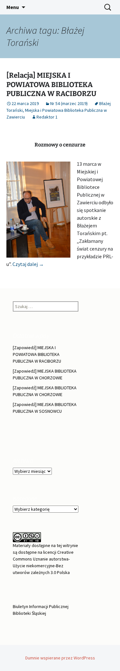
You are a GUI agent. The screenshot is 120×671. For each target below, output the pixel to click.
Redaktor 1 (47, 117)
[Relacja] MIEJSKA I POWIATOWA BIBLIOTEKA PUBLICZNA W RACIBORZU (51, 84)
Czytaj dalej (28, 264)
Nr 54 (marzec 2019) (69, 103)
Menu (12, 7)
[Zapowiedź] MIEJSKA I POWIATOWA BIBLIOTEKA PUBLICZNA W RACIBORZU (37, 354)
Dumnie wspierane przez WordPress (60, 658)
